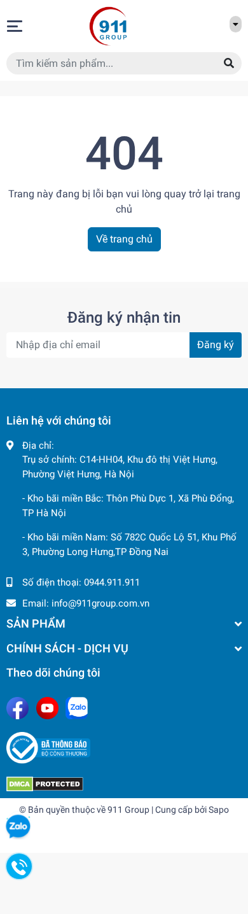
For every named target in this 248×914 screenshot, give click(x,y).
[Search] (229, 63)
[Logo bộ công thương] (124, 748)
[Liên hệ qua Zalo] (18, 827)
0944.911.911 (112, 582)
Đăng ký (215, 345)
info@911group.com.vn (100, 603)
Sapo (219, 810)
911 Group (128, 810)
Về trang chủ (124, 239)
